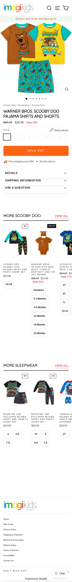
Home (6, 105)
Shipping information (23, 180)
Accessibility (8, 555)
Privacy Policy (9, 529)
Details (11, 173)
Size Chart (8, 524)
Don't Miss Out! (15, 571)
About (6, 519)
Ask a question (17, 187)
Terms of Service (11, 550)
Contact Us (8, 560)
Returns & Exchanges (13, 540)
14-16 (59, 137)
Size (36, 130)
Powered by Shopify (36, 578)
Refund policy (9, 545)
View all (62, 216)
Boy (14, 105)
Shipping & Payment (12, 535)
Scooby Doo (38, 105)
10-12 (46, 137)
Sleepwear (24, 105)
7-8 (34, 137)
